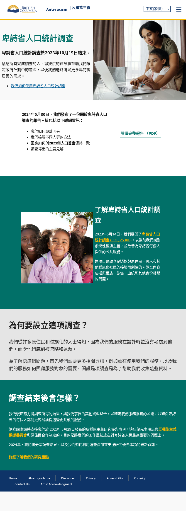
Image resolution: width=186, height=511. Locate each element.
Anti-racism (56, 9)
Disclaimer (68, 478)
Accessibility (115, 478)
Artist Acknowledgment (56, 484)
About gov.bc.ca (39, 478)
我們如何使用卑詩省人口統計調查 (38, 85)
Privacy (91, 478)
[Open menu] (178, 9)
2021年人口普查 (62, 142)
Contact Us (22, 484)
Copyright (141, 478)
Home (13, 478)
